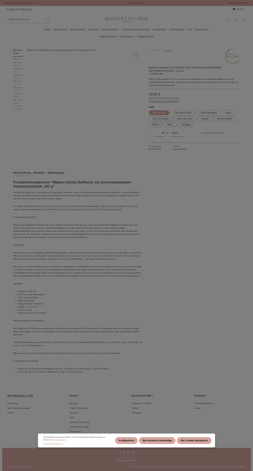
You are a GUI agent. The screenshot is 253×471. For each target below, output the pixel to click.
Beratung (74, 403)
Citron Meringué (208, 112)
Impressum (58, 444)
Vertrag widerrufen (126, 460)
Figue (228, 112)
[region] (78, 106)
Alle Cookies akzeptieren (194, 440)
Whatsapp (136, 413)
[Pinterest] (124, 453)
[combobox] (26, 19)
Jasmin (205, 118)
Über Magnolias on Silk (20, 395)
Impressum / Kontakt (141, 403)
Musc (170, 124)
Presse (10, 413)
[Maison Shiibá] (232, 56)
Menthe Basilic (225, 118)
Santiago (186, 124)
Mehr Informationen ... (58, 440)
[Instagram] (128, 453)
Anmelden (10, 9)
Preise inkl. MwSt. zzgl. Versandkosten (164, 101)
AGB (72, 417)
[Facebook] (120, 453)
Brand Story (12, 403)
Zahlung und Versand (80, 422)
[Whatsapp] (133, 453)
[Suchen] (48, 19)
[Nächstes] (19, 109)
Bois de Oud (159, 112)
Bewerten (168, 50)
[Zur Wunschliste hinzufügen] (136, 55)
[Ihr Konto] (236, 19)
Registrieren (26, 9)
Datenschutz (75, 431)
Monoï (155, 124)
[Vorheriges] (125, 160)
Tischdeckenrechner (203, 403)
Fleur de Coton (185, 118)
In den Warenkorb (212, 133)
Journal (197, 408)
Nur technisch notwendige (157, 440)
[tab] (22, 173)
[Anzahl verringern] (151, 133)
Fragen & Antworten (79, 408)
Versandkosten (180, 466)
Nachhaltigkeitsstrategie (18, 408)
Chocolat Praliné (183, 112)
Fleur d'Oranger (160, 118)
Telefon (135, 408)
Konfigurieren (126, 440)
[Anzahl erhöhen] (167, 133)
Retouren (74, 413)
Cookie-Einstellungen (79, 427)
